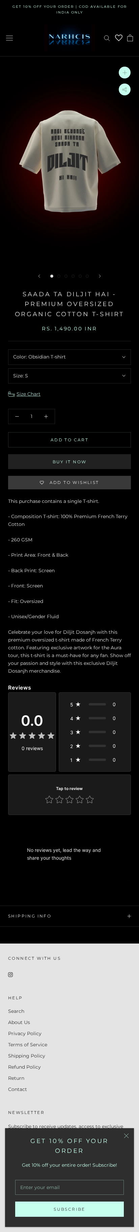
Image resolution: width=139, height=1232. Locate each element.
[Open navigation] (9, 38)
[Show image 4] (73, 276)
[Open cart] (130, 37)
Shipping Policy (26, 1056)
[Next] (100, 276)
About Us (19, 1022)
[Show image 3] (65, 276)
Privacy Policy (24, 1033)
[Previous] (39, 276)
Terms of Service (27, 1045)
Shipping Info (29, 916)
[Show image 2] (58, 276)
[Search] (107, 38)
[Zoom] (125, 72)
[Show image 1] (51, 276)
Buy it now (70, 461)
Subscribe (69, 1209)
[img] (32, 737)
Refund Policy (24, 1067)
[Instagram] (10, 974)
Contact (17, 1089)
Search (16, 1011)
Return (16, 1078)
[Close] (126, 1135)
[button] (94, 704)
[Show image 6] (87, 276)
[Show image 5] (80, 276)
